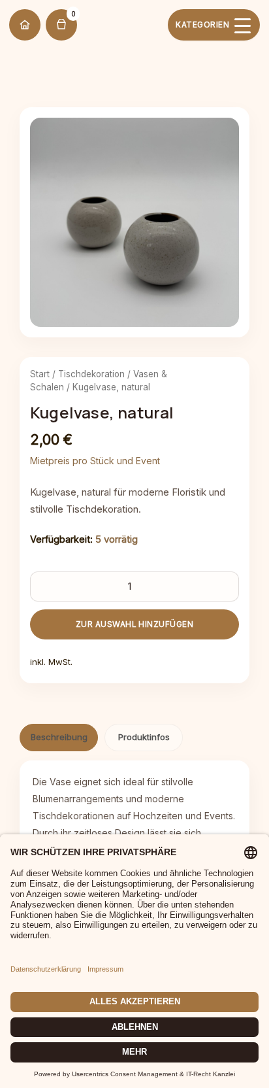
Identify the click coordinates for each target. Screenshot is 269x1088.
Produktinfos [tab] (144, 737)
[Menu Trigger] (214, 25)
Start (40, 374)
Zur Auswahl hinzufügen (135, 624)
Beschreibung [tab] (59, 737)
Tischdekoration (91, 374)
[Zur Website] (24, 25)
